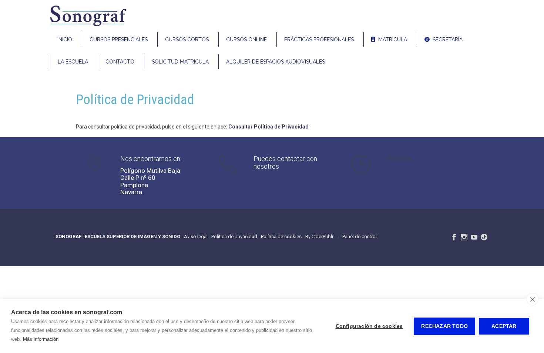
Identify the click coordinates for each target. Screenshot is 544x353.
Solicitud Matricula (180, 62)
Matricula (391, 39)
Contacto (119, 62)
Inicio (64, 39)
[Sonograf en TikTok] (484, 237)
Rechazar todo (444, 326)
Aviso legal (196, 236)
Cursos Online (246, 39)
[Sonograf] (88, 25)
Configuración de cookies (369, 326)
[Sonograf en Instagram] (464, 237)
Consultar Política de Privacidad (268, 127)
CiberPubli (322, 236)
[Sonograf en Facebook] (454, 237)
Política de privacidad (234, 236)
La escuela (73, 62)
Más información (40, 339)
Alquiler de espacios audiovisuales (275, 62)
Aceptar (503, 326)
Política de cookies (281, 236)
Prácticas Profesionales (319, 39)
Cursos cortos (187, 39)
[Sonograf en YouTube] (474, 237)
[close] (532, 299)
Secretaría (446, 39)
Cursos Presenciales (119, 39)
